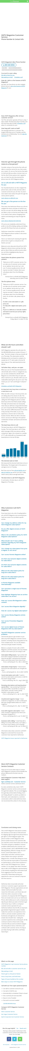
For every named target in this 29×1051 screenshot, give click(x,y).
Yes (17, 1028)
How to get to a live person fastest (10, 974)
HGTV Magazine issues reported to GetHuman (14, 738)
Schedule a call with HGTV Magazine (11, 386)
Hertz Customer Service (8, 1011)
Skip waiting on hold (7, 77)
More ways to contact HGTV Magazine (12, 982)
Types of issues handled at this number (12, 979)
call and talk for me (19, 470)
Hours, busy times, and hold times (11, 976)
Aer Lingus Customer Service (9, 1014)
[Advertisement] (14, 102)
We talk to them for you (7, 75)
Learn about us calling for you (9, 198)
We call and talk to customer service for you (13, 968)
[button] (27, 1)
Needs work (23, 1028)
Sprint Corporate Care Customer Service (12, 1017)
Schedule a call (18, 77)
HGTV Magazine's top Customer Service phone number (14, 965)
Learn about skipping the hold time (11, 221)
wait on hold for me (6, 472)
